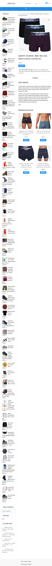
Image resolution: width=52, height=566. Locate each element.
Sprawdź (21, 65)
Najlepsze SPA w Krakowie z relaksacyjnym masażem (8, 529)
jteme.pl (11, 3)
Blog (22, 561)
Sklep (29, 561)
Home (19, 14)
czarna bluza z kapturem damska (26, 71)
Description (35, 78)
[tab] (35, 78)
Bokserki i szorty (26, 14)
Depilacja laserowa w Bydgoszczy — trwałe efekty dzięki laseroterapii (8, 535)
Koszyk (25, 561)
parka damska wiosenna (40, 71)
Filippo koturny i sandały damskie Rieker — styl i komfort (8, 545)
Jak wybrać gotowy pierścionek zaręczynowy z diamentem (8, 550)
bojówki (46, 69)
